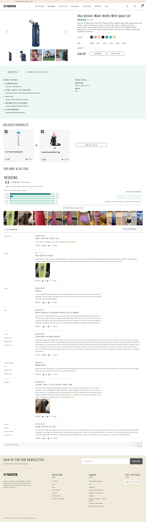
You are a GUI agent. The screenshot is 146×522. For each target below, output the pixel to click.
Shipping (92, 487)
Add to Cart (115, 53)
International (56, 490)
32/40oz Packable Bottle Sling (50, 152)
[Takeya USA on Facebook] (133, 482)
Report (55, 245)
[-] (18, 139)
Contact (54, 493)
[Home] (10, 478)
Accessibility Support (95, 481)
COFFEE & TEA (62, 6)
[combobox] (134, 229)
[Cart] (142, 6)
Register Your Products (96, 493)
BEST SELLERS (39, 6)
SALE (106, 6)
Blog (53, 487)
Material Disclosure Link (96, 506)
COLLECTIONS (87, 6)
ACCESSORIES (75, 6)
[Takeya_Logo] (10, 6)
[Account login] (135, 6)
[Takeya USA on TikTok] (138, 482)
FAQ (90, 484)
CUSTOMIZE (98, 6)
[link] (20, 182)
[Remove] (91, 48)
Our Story (55, 481)
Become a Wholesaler (96, 503)
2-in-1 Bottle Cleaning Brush (14, 152)
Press (54, 484)
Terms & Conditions (58, 499)
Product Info (12, 72)
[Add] (99, 48)
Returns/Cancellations (96, 490)
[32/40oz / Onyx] (54, 139)
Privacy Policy (56, 496)
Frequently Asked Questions (37, 72)
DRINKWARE (51, 6)
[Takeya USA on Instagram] (128, 482)
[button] (65, 31)
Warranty (92, 496)
